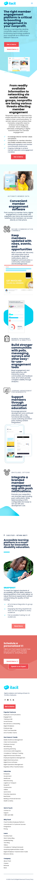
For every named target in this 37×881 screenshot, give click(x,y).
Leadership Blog (8, 840)
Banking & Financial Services (12, 798)
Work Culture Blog (9, 838)
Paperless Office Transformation (13, 767)
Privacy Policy (29, 879)
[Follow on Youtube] (7, 700)
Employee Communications (12, 715)
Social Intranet (8, 721)
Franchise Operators (10, 794)
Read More (18, 626)
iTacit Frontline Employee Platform (14, 822)
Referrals (6, 865)
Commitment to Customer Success (15, 824)
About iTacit (7, 861)
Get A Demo (11, 44)
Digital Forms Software (10, 762)
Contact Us (7, 810)
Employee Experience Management (14, 758)
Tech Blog (7, 843)
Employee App (8, 728)
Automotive (7, 792)
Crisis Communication (10, 742)
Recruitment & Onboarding (12, 724)
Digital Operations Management (13, 764)
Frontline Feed (8, 836)
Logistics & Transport (10, 783)
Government (7, 776)
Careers (6, 863)
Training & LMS (8, 719)
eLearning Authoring (10, 749)
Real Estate (7, 796)
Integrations (7, 826)
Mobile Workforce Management (13, 740)
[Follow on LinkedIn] (13, 700)
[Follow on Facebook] (5, 700)
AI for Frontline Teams (10, 733)
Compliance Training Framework (13, 847)
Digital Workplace (9, 726)
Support (6, 813)
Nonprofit (6, 785)
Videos (6, 845)
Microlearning (8, 746)
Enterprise (7, 774)
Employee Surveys (9, 744)
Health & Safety (8, 801)
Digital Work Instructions (11, 760)
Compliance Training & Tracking (13, 753)
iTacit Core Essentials (10, 730)
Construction (8, 787)
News (5, 868)
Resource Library (9, 854)
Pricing (6, 829)
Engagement (8, 717)
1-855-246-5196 (8, 815)
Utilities (6, 789)
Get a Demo (9, 706)
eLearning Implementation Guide (14, 849)
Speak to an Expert (18, 666)
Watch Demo (11, 49)
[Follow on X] (10, 700)
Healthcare (7, 778)
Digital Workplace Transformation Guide (16, 852)
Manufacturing (8, 780)
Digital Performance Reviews (12, 755)
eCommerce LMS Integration (12, 751)
